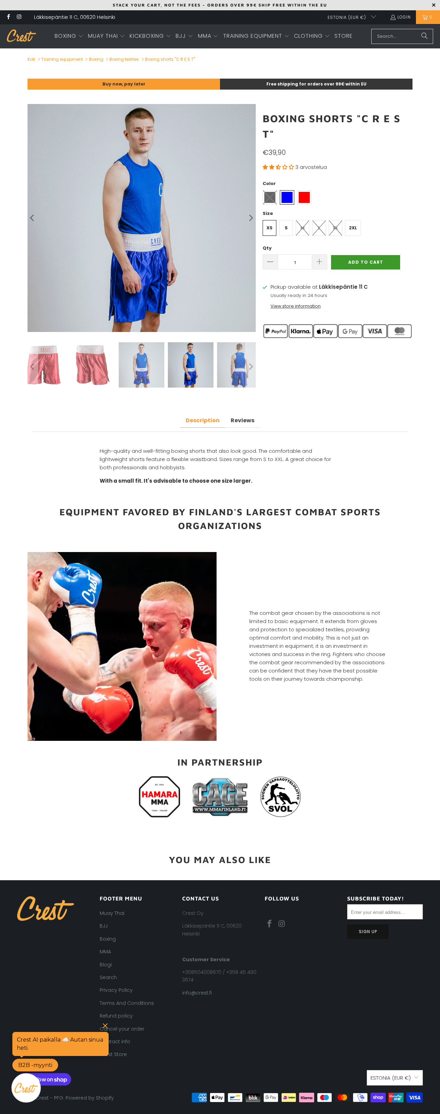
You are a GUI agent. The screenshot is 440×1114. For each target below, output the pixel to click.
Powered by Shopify (90, 1097)
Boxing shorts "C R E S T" (170, 59)
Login (404, 17)
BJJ (104, 925)
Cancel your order (122, 1028)
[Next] (250, 218)
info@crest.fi (197, 992)
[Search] (424, 36)
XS (269, 228)
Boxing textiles (124, 59)
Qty (267, 248)
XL (335, 228)
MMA (105, 951)
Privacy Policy (116, 990)
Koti (31, 59)
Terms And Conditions (127, 1003)
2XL (353, 228)
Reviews (242, 420)
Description (203, 420)
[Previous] (32, 218)
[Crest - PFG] (21, 36)
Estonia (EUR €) (347, 17)
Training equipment (62, 59)
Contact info (115, 1041)
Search (108, 977)
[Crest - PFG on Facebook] (8, 17)
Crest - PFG (49, 1097)
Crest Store (113, 1054)
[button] (69, 36)
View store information (296, 306)
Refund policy (116, 1015)
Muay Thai (112, 913)
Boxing (96, 59)
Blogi (106, 964)
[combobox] (402, 36)
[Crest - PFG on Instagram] (19, 17)
